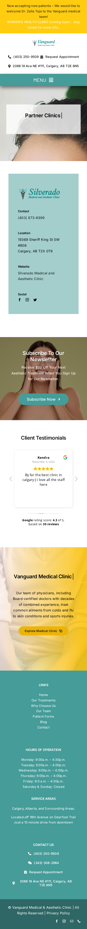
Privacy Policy (58, 913)
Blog (43, 722)
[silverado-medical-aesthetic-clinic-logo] (39, 188)
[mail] (71, 921)
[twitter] (35, 299)
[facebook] (19, 299)
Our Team (43, 711)
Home (43, 695)
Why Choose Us (43, 706)
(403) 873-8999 (31, 218)
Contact (43, 727)
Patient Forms (43, 716)
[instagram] (27, 299)
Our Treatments (43, 700)
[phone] (79, 921)
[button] (76, 480)
